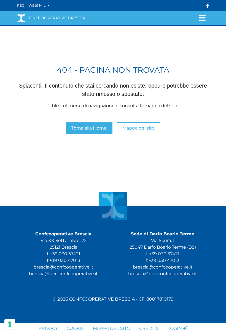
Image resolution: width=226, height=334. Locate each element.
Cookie (75, 328)
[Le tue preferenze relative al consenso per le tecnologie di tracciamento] (9, 324)
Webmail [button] (37, 5)
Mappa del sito (138, 128)
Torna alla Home (89, 128)
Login (175, 328)
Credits (149, 328)
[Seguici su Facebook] (207, 5)
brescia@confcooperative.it (63, 267)
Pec (20, 5)
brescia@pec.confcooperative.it (63, 273)
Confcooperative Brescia (55, 18)
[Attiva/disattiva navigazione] (202, 18)
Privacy (48, 328)
